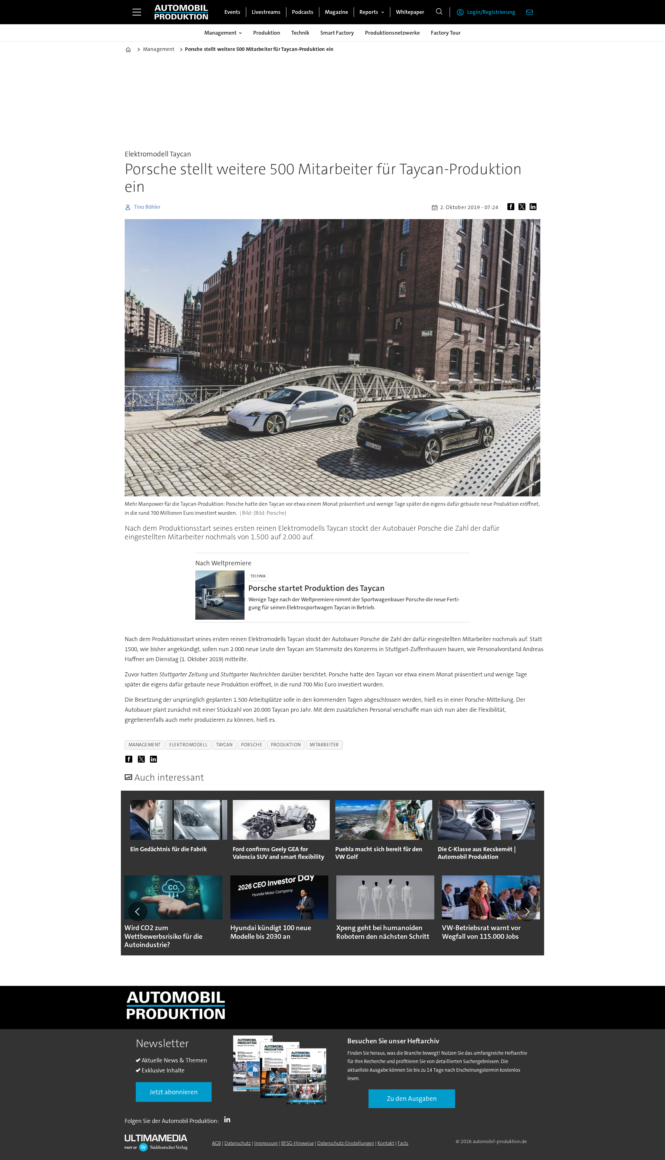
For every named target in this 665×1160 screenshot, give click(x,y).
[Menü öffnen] (136, 12)
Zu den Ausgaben (412, 1098)
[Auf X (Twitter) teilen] (523, 207)
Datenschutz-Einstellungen (345, 1143)
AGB (216, 1143)
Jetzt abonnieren (174, 1092)
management (144, 745)
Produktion (266, 32)
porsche (251, 745)
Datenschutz (237, 1143)
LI (229, 1119)
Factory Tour (446, 32)
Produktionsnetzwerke (392, 32)
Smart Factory (337, 32)
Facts (403, 1143)
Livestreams (266, 12)
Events (232, 12)
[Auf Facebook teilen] (512, 207)
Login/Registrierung (491, 12)
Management (220, 32)
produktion (286, 745)
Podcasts (302, 12)
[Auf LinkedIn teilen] (534, 207)
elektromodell (188, 745)
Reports (369, 12)
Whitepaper (410, 12)
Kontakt (386, 1143)
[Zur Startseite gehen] (181, 12)
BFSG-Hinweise (297, 1143)
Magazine (336, 12)
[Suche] (439, 12)
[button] (138, 911)
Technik (300, 32)
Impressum (266, 1143)
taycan (224, 745)
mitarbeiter (324, 745)
